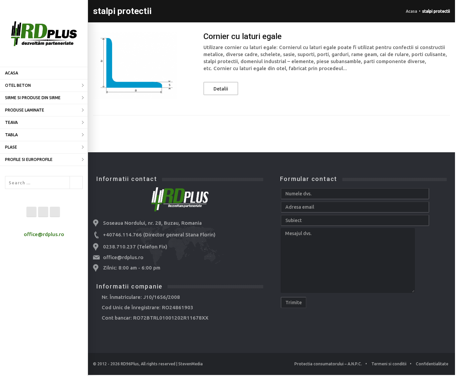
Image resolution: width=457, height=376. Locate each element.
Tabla (11, 135)
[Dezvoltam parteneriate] (44, 33)
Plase (11, 147)
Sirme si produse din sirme (33, 98)
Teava (11, 122)
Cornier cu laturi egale (242, 36)
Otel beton (18, 85)
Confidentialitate (432, 364)
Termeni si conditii (388, 364)
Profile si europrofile (29, 159)
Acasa (11, 73)
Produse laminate (24, 110)
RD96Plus (130, 364)
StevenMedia (190, 364)
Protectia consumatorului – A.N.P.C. (328, 364)
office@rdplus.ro (44, 234)
